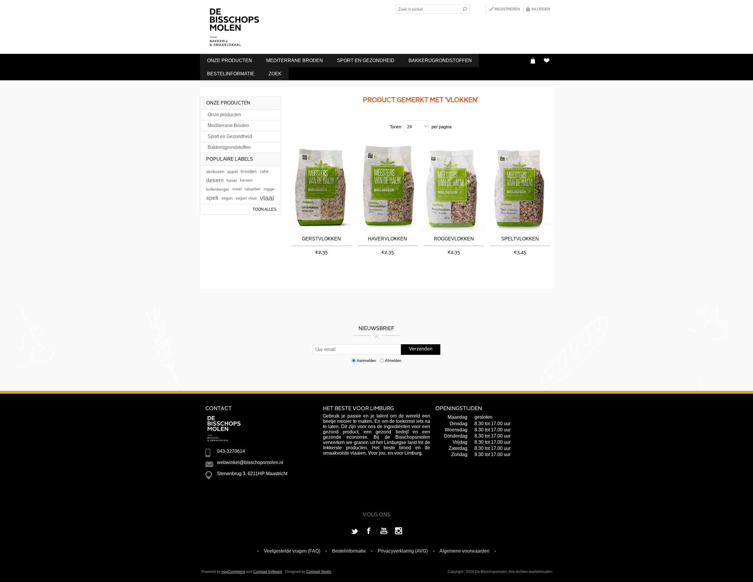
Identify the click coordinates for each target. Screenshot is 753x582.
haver (231, 180)
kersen (246, 180)
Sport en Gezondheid (365, 60)
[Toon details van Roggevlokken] (454, 186)
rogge (269, 189)
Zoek (275, 73)
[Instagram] (398, 531)
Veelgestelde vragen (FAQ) (292, 550)
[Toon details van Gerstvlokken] (321, 186)
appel (232, 171)
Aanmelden (366, 360)
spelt (212, 198)
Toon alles (264, 209)
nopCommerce (233, 572)
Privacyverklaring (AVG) (403, 550)
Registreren (507, 9)
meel (236, 189)
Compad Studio (318, 572)
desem (215, 180)
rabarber (252, 189)
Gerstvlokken (321, 238)
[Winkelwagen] (532, 60)
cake (264, 171)
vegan (227, 198)
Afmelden (393, 360)
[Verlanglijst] (546, 60)
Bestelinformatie (230, 73)
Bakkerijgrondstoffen (440, 60)
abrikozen (215, 171)
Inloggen (541, 9)
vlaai (267, 198)
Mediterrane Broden (294, 60)
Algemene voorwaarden (464, 550)
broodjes (249, 171)
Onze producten (229, 60)
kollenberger (217, 189)
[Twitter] (354, 531)
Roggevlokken (454, 238)
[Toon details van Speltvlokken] (520, 186)
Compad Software (267, 572)
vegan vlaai (246, 198)
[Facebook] (369, 531)
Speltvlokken (520, 238)
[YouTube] (383, 531)
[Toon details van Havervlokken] (387, 186)
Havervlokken (387, 238)
